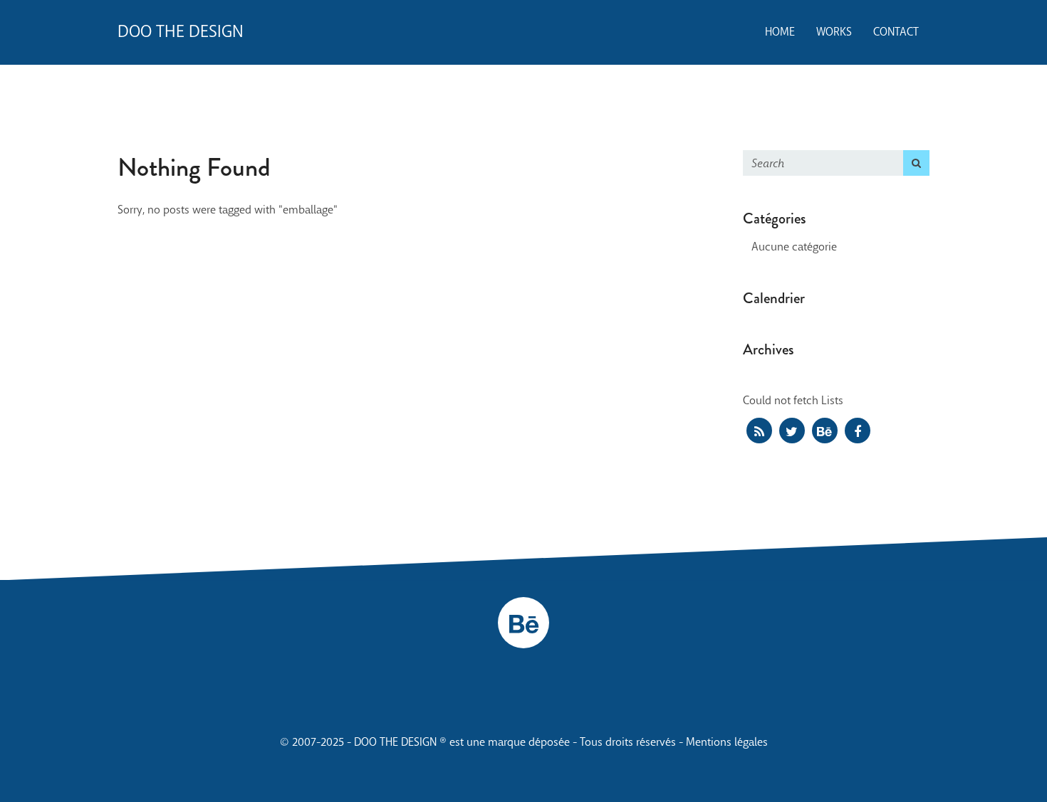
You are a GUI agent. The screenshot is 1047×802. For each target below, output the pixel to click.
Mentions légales (727, 741)
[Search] (916, 163)
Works (834, 31)
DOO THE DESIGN (181, 32)
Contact (896, 31)
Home (780, 31)
